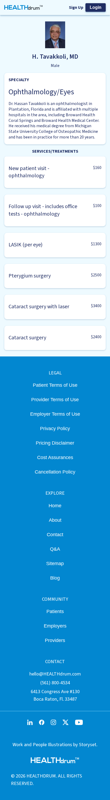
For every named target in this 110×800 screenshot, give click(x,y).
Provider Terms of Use (55, 399)
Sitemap (55, 563)
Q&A (55, 549)
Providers (55, 640)
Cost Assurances (55, 457)
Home (55, 505)
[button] (55, 172)
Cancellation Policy (55, 472)
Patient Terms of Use (55, 385)
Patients (55, 611)
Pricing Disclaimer (55, 443)
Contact (55, 534)
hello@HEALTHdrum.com (55, 673)
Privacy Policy (55, 428)
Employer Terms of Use (55, 414)
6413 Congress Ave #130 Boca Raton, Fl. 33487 (55, 695)
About (55, 520)
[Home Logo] (23, 7)
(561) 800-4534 (55, 682)
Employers (55, 626)
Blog (55, 578)
